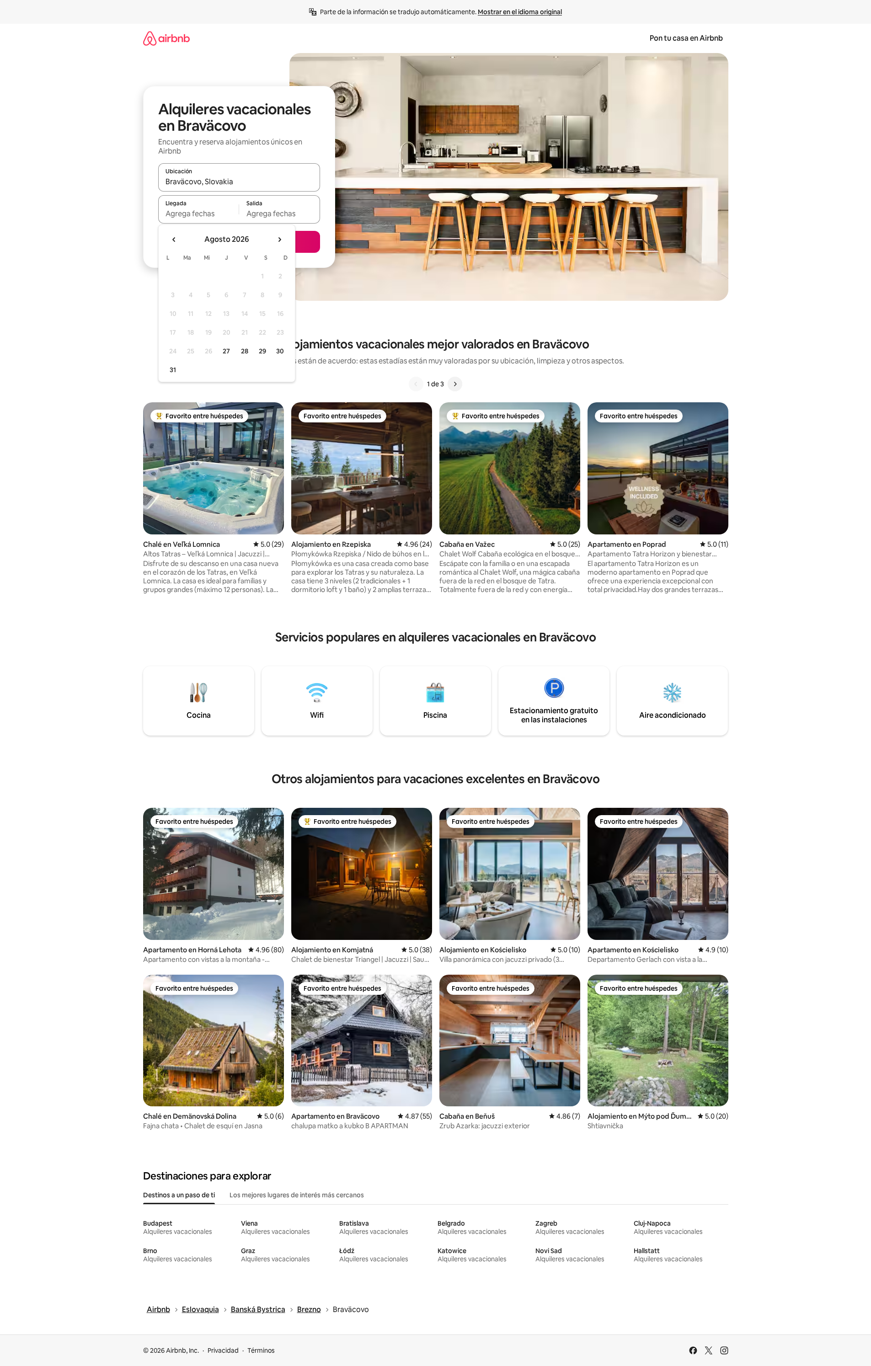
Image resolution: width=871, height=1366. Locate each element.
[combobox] (239, 181)
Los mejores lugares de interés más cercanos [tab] (297, 1195)
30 (280, 351)
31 (173, 370)
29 (262, 351)
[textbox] (199, 213)
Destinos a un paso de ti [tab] (179, 1195)
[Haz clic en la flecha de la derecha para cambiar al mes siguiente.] (279, 239)
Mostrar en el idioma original (520, 12)
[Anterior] (416, 384)
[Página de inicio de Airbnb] (166, 38)
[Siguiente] (455, 384)
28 (244, 351)
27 (226, 351)
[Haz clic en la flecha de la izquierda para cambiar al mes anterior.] (174, 239)
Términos (261, 1350)
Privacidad (223, 1350)
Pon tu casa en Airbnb (686, 38)
